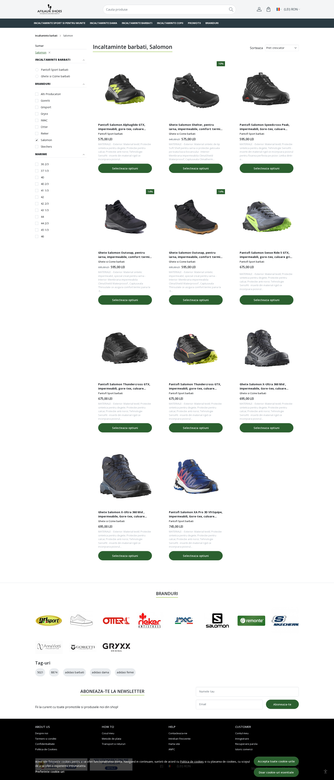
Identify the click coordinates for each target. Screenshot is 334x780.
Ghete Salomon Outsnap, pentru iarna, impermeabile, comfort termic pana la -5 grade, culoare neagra (124, 255)
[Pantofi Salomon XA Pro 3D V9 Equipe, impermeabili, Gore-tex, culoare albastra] (196, 478)
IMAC (44, 120)
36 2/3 (45, 164)
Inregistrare (242, 738)
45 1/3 (45, 230)
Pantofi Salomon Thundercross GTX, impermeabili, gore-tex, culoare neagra (124, 386)
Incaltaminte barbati (137, 23)
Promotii (194, 23)
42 (42, 197)
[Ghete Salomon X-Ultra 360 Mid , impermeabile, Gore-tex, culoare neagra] (266, 350)
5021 (40, 672)
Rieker (45, 133)
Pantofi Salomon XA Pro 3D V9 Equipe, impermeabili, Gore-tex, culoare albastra (195, 514)
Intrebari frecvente (180, 738)
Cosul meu (108, 733)
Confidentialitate (45, 744)
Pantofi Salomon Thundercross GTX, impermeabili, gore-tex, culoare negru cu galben (195, 386)
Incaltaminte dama (103, 23)
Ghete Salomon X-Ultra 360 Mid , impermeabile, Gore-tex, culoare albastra (121, 514)
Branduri (212, 23)
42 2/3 (45, 203)
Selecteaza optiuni (125, 168)
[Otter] (116, 620)
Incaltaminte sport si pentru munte (59, 23)
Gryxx (44, 114)
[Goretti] (83, 647)
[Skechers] (285, 621)
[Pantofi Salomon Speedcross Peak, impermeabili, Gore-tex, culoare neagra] (266, 90)
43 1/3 (45, 210)
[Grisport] (48, 621)
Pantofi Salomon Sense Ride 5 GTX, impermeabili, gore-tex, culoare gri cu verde (265, 255)
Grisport (46, 107)
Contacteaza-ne (178, 733)
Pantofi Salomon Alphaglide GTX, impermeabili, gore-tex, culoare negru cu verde (121, 127)
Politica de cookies (192, 761)
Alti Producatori (51, 94)
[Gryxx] (116, 647)
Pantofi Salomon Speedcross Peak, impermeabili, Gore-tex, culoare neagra (265, 127)
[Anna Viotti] (49, 647)
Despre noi (41, 733)
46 (42, 236)
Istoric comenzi (244, 749)
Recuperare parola (246, 744)
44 (42, 217)
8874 (54, 672)
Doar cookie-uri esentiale (276, 772)
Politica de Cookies (46, 749)
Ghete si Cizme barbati (55, 76)
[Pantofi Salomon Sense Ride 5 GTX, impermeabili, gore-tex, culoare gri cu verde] (266, 218)
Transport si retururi (113, 744)
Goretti (45, 100)
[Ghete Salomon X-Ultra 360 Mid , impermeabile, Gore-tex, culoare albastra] (125, 478)
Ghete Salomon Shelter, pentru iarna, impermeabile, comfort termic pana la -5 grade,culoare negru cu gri (195, 127)
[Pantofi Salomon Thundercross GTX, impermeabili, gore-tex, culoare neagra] (125, 350)
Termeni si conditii (45, 738)
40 (42, 177)
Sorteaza (256, 48)
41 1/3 (45, 190)
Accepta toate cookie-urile (276, 761)
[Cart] (268, 9)
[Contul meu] (259, 9)
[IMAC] (183, 620)
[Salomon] (217, 621)
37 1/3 (45, 171)
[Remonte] (251, 621)
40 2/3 (45, 184)
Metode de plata (111, 738)
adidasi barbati (74, 672)
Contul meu (242, 733)
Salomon (40, 52)
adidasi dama (100, 672)
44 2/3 (45, 223)
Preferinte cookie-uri (49, 771)
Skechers (46, 146)
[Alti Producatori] (81, 621)
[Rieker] (150, 621)
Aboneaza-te (282, 704)
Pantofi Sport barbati (54, 69)
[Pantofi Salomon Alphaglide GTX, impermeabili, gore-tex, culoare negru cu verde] (125, 90)
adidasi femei (125, 672)
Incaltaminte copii (170, 23)
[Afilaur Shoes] (58, 9)
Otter (44, 127)
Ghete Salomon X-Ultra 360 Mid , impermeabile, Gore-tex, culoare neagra (263, 386)
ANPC (172, 749)
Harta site (174, 744)
